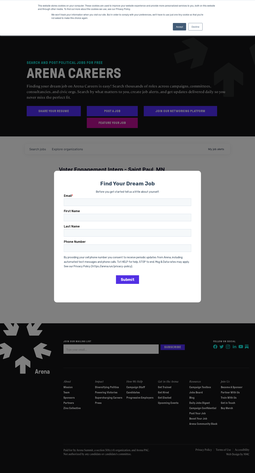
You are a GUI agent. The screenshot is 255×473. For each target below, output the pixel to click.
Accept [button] (179, 26)
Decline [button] (195, 26)
